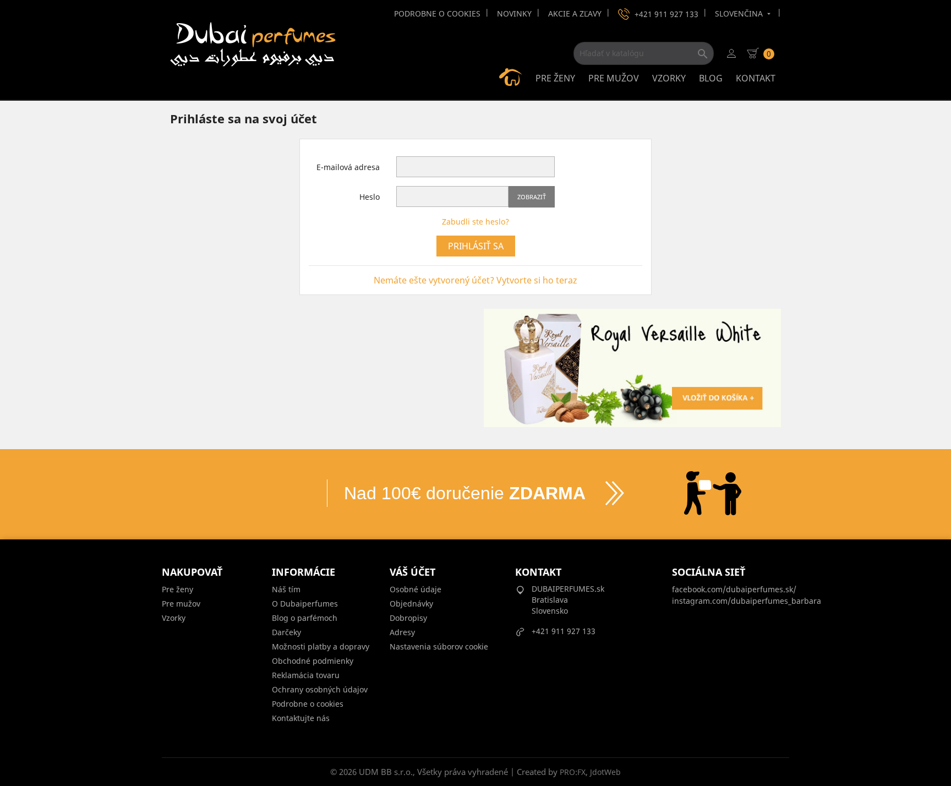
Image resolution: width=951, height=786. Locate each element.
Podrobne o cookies (437, 13)
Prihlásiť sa (476, 246)
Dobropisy (408, 618)
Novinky (514, 13)
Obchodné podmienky (312, 661)
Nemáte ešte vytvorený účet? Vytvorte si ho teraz (475, 280)
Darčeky (286, 632)
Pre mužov (613, 78)
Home (510, 77)
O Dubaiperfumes (305, 603)
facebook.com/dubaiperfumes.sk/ (734, 589)
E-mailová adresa (348, 167)
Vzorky (669, 78)
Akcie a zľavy (575, 13)
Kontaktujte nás (301, 718)
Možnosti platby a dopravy (320, 646)
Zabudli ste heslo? (475, 221)
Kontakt (755, 78)
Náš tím (286, 589)
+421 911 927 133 (666, 14)
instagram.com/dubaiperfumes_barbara (746, 601)
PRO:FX (573, 772)
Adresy (402, 632)
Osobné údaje (415, 589)
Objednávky (411, 603)
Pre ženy (555, 78)
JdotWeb (605, 772)
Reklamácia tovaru (306, 675)
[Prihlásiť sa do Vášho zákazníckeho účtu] (731, 53)
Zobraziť (531, 197)
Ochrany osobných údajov (320, 689)
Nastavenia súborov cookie (439, 646)
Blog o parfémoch (304, 618)
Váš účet (412, 571)
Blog (711, 78)
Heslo (369, 197)
